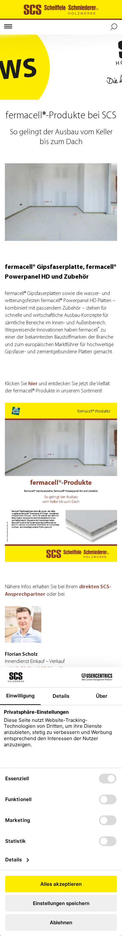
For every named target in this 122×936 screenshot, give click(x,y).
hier (32, 384)
